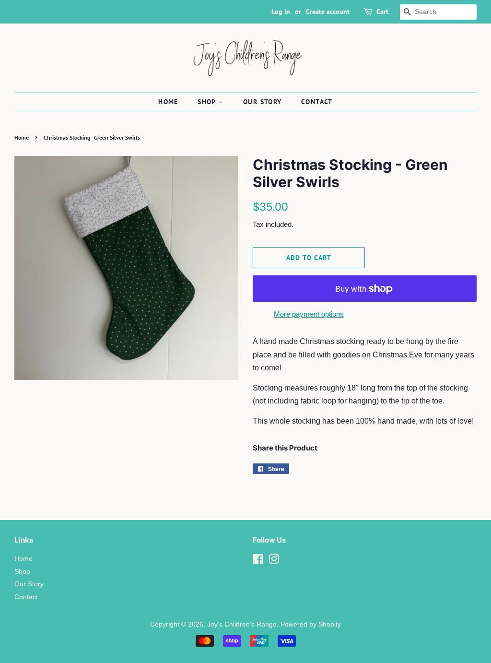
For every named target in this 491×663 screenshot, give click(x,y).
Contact (317, 101)
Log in (280, 11)
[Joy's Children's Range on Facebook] (258, 561)
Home (168, 101)
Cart (382, 11)
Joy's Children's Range (242, 624)
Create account (328, 11)
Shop (208, 101)
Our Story (262, 101)
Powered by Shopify (311, 624)
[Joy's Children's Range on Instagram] (274, 561)
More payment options (309, 314)
